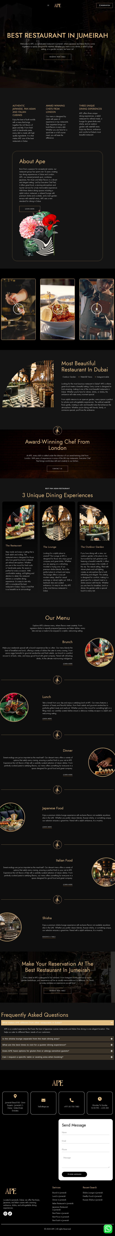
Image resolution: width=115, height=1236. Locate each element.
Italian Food (64, 860)
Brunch (67, 641)
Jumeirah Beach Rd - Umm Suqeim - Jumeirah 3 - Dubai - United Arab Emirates (15, 1106)
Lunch (46, 696)
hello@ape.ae (43, 1106)
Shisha (47, 918)
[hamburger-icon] (48, 5)
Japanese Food (52, 808)
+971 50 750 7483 (71, 1106)
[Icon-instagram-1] (5, 1214)
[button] (18, 309)
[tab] (57, 1023)
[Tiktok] (10, 1214)
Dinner (68, 750)
